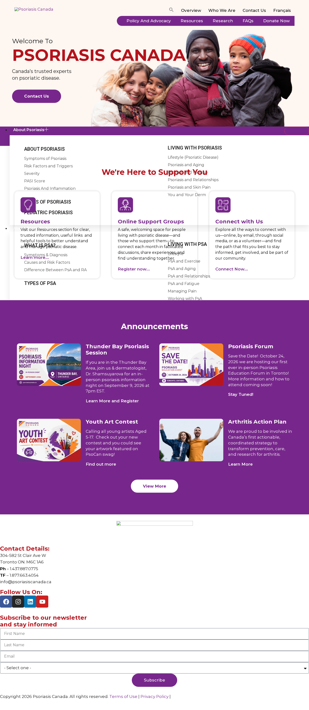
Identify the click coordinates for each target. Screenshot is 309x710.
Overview (191, 10)
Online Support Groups (151, 221)
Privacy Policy (154, 696)
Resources (192, 20)
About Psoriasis (28, 130)
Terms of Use (123, 696)
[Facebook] (6, 602)
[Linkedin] (30, 602)
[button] (171, 10)
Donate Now (276, 20)
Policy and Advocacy (148, 20)
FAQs (248, 20)
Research (223, 20)
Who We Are (221, 10)
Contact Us (254, 10)
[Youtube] (42, 602)
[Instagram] (18, 602)
